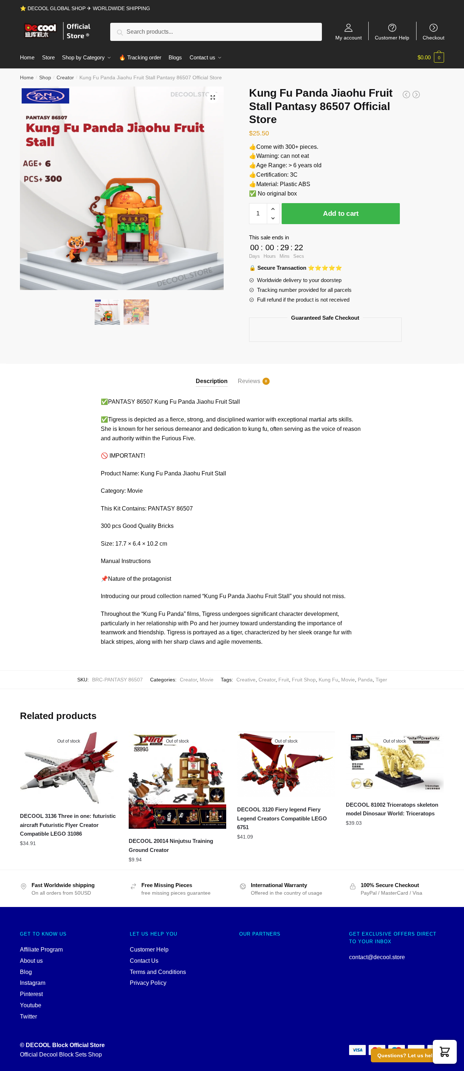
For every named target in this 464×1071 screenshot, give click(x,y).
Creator (65, 77)
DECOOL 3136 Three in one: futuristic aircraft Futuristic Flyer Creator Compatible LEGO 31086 (68, 825)
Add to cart (341, 213)
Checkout (433, 37)
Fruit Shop (304, 679)
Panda (365, 679)
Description (212, 381)
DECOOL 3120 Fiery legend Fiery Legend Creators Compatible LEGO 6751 (282, 818)
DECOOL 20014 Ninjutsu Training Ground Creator (171, 845)
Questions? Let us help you (412, 1055)
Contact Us (144, 961)
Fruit (283, 679)
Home (27, 77)
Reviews (249, 381)
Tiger (381, 679)
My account (348, 37)
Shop (45, 77)
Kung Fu (328, 679)
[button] (445, 1052)
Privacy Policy (148, 983)
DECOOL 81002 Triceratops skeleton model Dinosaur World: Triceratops (392, 809)
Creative (246, 679)
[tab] (212, 375)
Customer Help (392, 37)
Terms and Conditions (158, 972)
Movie (207, 679)
